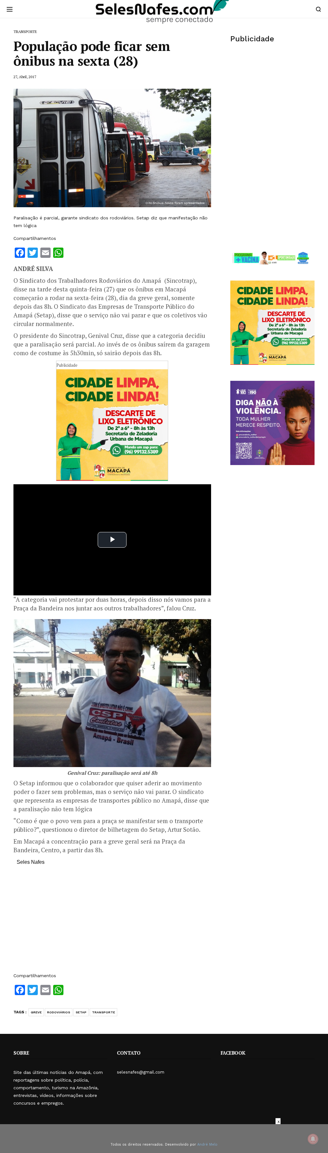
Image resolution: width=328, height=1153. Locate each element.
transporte (103, 1012)
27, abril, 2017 (24, 76)
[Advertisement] (112, 922)
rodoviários (58, 1012)
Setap (81, 1012)
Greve (36, 1012)
